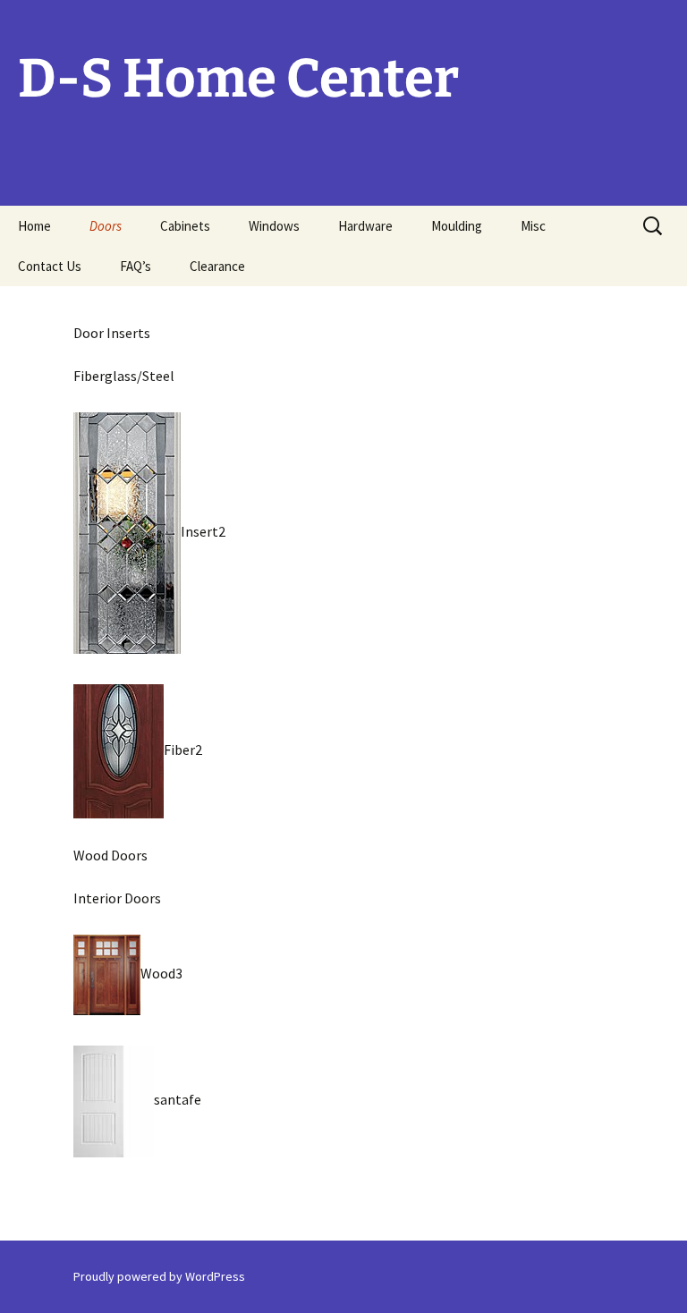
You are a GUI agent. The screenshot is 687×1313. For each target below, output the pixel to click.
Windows (274, 225)
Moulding (456, 225)
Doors (105, 225)
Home (34, 225)
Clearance (217, 266)
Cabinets (185, 225)
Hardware (365, 225)
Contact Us (49, 266)
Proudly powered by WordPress (159, 1276)
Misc (533, 225)
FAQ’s (135, 266)
